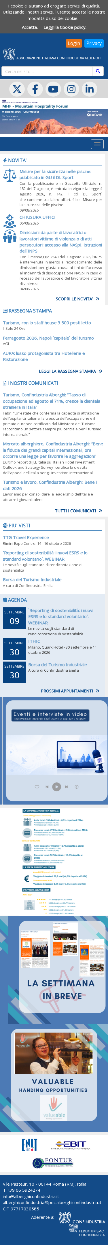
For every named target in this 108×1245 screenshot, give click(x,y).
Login (74, 43)
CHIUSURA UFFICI (38, 217)
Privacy (94, 43)
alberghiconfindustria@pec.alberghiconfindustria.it (52, 1202)
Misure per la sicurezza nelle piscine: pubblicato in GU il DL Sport (55, 174)
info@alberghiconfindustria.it (31, 1196)
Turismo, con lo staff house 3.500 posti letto (47, 322)
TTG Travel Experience (26, 537)
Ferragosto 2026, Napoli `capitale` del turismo (48, 338)
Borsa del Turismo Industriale (32, 579)
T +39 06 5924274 (21, 1190)
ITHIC (34, 641)
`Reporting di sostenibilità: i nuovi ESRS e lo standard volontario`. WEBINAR (45, 556)
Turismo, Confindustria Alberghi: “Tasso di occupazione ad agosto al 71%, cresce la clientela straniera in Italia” (51, 401)
